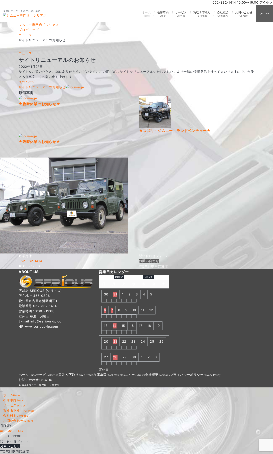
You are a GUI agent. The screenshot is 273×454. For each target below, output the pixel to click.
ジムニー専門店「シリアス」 (45, 385)
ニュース (25, 53)
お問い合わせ (149, 261)
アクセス (266, 2)
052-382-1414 (30, 261)
